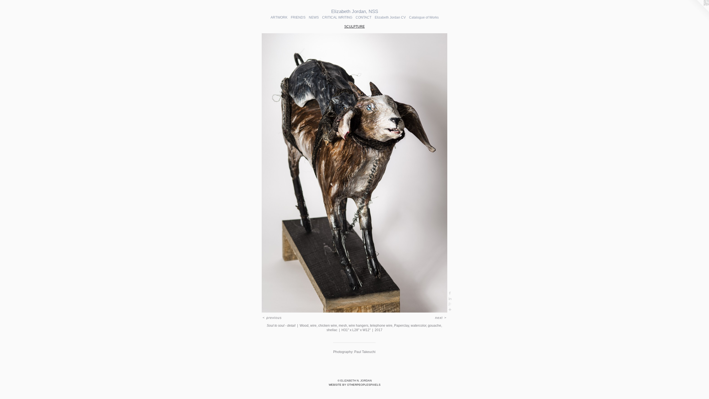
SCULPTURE (354, 27)
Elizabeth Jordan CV (390, 17)
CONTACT (363, 17)
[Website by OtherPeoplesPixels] (698, 11)
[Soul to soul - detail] (354, 173)
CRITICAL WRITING (337, 17)
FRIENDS (298, 17)
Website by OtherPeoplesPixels (355, 384)
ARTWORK (279, 17)
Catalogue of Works (424, 17)
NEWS (314, 17)
